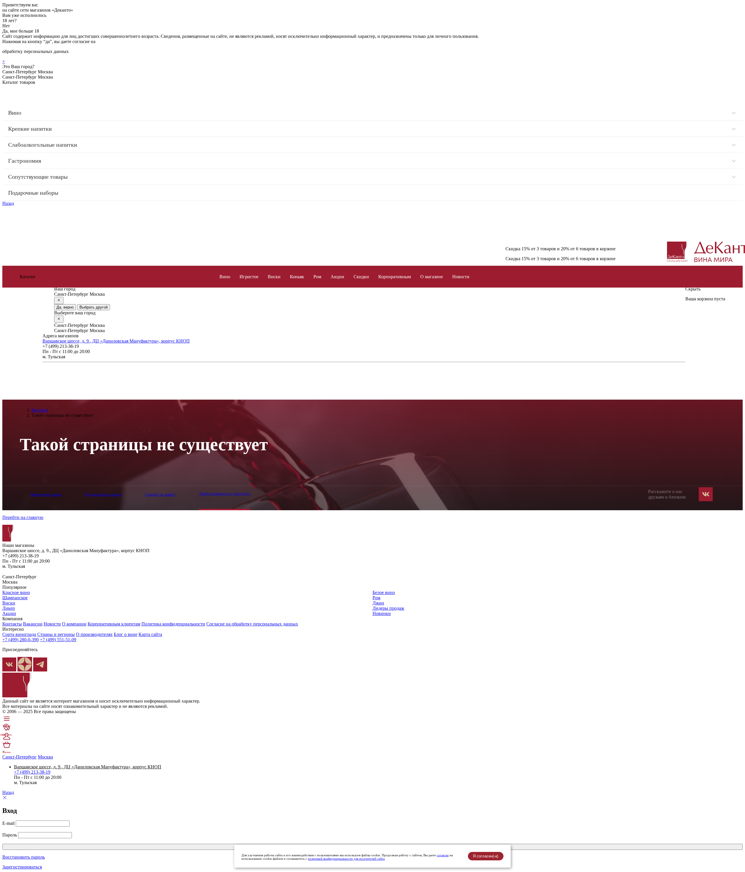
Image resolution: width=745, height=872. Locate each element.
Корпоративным (394, 276)
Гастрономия (24, 160)
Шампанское (15, 597)
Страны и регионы (56, 634)
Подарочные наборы (33, 192)
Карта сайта (150, 634)
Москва (45, 756)
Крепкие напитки (30, 128)
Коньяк (297, 276)
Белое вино (383, 592)
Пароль (9, 834)
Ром (317, 276)
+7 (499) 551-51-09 (58, 639)
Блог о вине (125, 634)
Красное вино (16, 592)
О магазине (431, 276)
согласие (443, 855)
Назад (8, 203)
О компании (74, 623)
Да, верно (65, 307)
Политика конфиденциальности (173, 623)
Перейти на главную (22, 517)
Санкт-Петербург (19, 756)
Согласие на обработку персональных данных (252, 623)
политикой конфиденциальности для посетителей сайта (346, 858)
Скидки (361, 276)
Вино (14, 112)
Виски (274, 276)
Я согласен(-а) (485, 856)
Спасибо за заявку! (160, 494)
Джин (378, 602)
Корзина (39, 409)
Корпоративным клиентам (114, 623)
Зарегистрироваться (22, 866)
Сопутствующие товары (38, 176)
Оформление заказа (45, 494)
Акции (337, 276)
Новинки (381, 613)
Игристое (249, 276)
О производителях (94, 634)
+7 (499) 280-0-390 (20, 639)
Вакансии (32, 623)
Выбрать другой (93, 307)
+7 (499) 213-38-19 (32, 772)
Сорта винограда (19, 634)
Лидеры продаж (388, 608)
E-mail (8, 823)
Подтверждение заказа (103, 494)
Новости (460, 276)
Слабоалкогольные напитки (42, 144)
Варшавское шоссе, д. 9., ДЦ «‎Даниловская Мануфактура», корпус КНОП (116, 340)
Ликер (8, 608)
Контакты (12, 623)
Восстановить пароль (23, 857)
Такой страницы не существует (224, 493)
